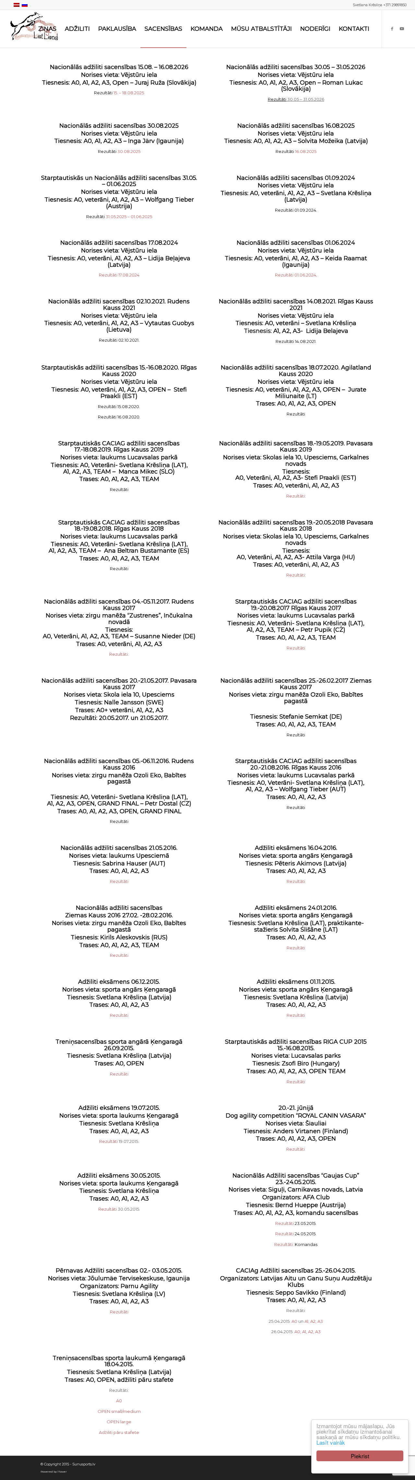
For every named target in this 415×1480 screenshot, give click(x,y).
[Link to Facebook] (392, 28)
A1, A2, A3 (313, 1321)
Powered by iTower (54, 1471)
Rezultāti (295, 496)
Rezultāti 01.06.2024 (295, 274)
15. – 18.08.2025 (119, 92)
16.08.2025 (296, 151)
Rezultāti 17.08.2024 (119, 274)
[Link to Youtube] (402, 28)
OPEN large (119, 1421)
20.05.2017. (114, 718)
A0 (294, 1321)
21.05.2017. (153, 718)
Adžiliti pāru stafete (119, 1432)
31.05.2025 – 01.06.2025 (119, 216)
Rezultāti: (284, 1244)
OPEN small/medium (119, 1411)
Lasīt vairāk (330, 1442)
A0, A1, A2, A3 (307, 1331)
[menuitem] (47, 29)
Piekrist (360, 1456)
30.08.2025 (119, 151)
